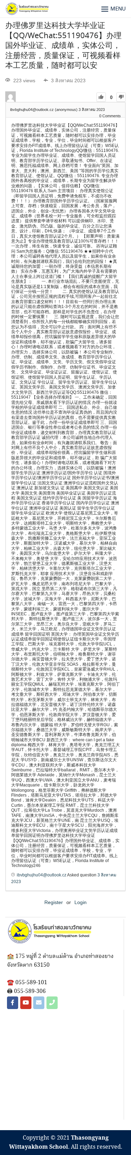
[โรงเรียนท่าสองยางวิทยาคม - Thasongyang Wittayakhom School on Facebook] (12, 1002)
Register (53, 902)
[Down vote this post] (121, 97)
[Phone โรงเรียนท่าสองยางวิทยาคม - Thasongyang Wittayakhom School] (52, 1002)
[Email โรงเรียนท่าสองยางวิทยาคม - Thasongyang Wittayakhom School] (38, 1002)
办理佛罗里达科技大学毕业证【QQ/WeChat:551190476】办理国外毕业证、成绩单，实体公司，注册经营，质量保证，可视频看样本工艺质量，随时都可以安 (63, 45)
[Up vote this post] (101, 97)
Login (80, 902)
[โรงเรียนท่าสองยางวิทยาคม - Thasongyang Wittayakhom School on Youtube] (25, 1002)
